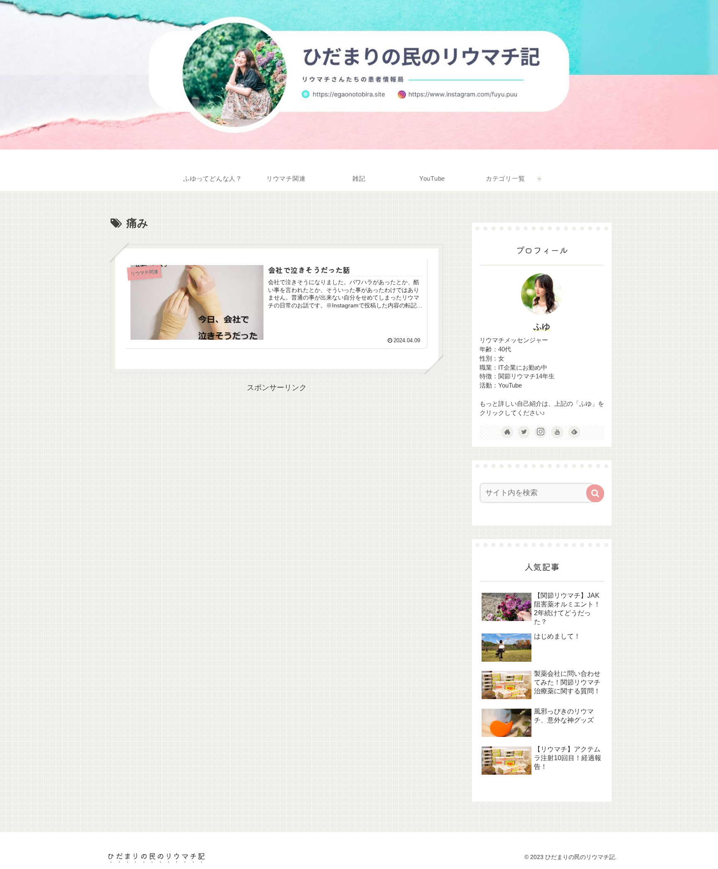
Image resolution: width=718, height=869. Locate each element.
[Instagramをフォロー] (541, 432)
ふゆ (542, 326)
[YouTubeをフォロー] (557, 432)
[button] (595, 493)
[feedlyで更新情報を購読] (574, 432)
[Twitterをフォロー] (524, 432)
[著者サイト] (507, 432)
